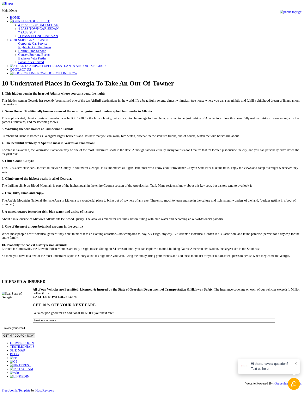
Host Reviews (44, 390)
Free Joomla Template (16, 390)
